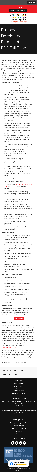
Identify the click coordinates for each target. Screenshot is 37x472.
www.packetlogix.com (8, 347)
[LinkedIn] (20, 442)
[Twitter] (17, 442)
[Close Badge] (29, 461)
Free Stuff (7, 370)
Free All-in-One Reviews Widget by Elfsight (18, 468)
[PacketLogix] (18, 18)
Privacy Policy (18, 470)
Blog (17, 374)
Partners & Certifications (18, 428)
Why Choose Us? (20, 370)
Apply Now (19, 319)
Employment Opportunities (18, 423)
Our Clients (7, 374)
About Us (19, 434)
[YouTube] (24, 442)
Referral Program (18, 426)
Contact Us (18, 431)
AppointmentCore (22, 184)
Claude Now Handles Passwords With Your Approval (18, 411)
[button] (31, 2)
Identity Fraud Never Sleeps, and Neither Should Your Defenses (18, 402)
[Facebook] (13, 442)
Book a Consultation (17, 11)
